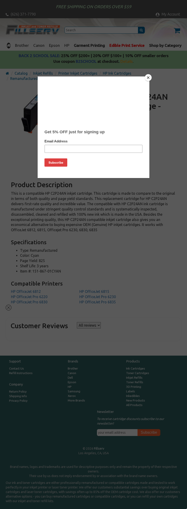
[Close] (148, 77)
